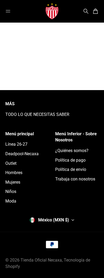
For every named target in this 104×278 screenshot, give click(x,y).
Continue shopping (52, 70)
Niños (10, 191)
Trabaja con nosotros (75, 179)
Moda (10, 201)
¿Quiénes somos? (72, 150)
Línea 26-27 (16, 144)
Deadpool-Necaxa (22, 153)
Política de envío (70, 169)
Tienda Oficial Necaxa (41, 260)
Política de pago (70, 160)
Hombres (13, 172)
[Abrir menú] (8, 11)
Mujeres (12, 182)
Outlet (11, 163)
